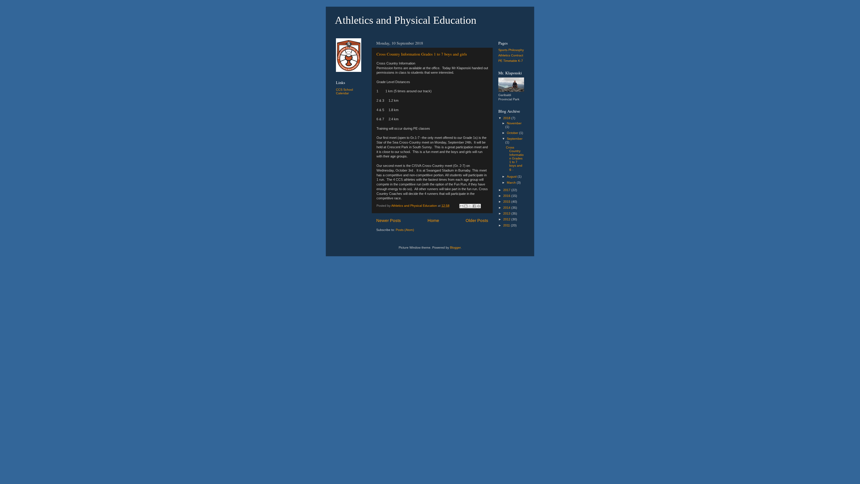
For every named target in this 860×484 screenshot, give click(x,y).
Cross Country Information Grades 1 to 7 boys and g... (515, 158)
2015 (507, 201)
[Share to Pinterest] (478, 206)
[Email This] (461, 206)
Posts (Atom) (405, 230)
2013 (507, 213)
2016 (507, 196)
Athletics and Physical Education (405, 20)
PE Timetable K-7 (510, 60)
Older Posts (477, 220)
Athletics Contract (510, 55)
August (512, 176)
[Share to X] (470, 206)
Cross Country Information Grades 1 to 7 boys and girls (421, 54)
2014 (507, 207)
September (514, 138)
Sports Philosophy (511, 50)
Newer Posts (388, 220)
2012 (507, 219)
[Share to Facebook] (474, 206)
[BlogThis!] (466, 206)
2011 (507, 225)
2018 (507, 118)
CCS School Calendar (344, 91)
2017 (507, 190)
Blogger (455, 247)
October (513, 133)
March (512, 182)
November (514, 123)
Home (433, 220)
